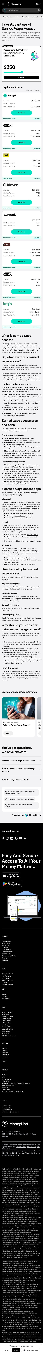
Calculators (5, 1055)
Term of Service (6, 1079)
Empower (4, 549)
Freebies (4, 996)
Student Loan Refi (7, 1016)
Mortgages (5, 958)
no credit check (20, 516)
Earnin (4, 525)
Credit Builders (6, 949)
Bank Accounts (6, 976)
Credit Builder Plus (7, 952)
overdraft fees (13, 650)
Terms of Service (21, 1147)
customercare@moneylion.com (11, 1112)
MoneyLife (5, 1053)
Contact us (5, 1075)
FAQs (3, 1077)
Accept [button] (16, 1350)
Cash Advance (6, 945)
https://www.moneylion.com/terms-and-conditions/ (17, 1312)
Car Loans (5, 960)
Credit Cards (6, 943)
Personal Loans (6, 941)
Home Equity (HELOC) (9, 956)
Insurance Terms (13, 1155)
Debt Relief (5, 1014)
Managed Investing (7, 984)
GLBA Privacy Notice (8, 1085)
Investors (4, 1057)
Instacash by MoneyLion (9, 502)
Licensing (5, 1087)
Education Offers (7, 1027)
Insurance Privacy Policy (25, 1153)
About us (4, 1048)
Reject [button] (7, 1350)
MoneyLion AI (35, 815)
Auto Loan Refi (6, 1021)
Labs (3, 1059)
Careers (4, 1050)
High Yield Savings (7, 980)
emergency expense (10, 644)
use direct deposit (32, 535)
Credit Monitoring (7, 1012)
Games (4, 994)
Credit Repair (6, 1033)
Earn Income (5, 978)
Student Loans (6, 954)
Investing (4, 982)
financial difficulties (12, 467)
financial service (26, 365)
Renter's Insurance (7, 1029)
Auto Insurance (6, 1018)
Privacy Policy (6, 1081)
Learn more (29, 1346)
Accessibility (5, 1090)
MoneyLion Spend (7, 509)
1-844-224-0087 (7, 1110)
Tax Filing (5, 1025)
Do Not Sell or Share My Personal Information (16, 1083)
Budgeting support (15, 558)
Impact (4, 1061)
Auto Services (6, 1023)
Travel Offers (6, 1031)
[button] (30, 1350)
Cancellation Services (8, 1035)
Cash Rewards (6, 998)
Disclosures (12, 1149)
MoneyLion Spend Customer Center (13, 1092)
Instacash (5, 947)
